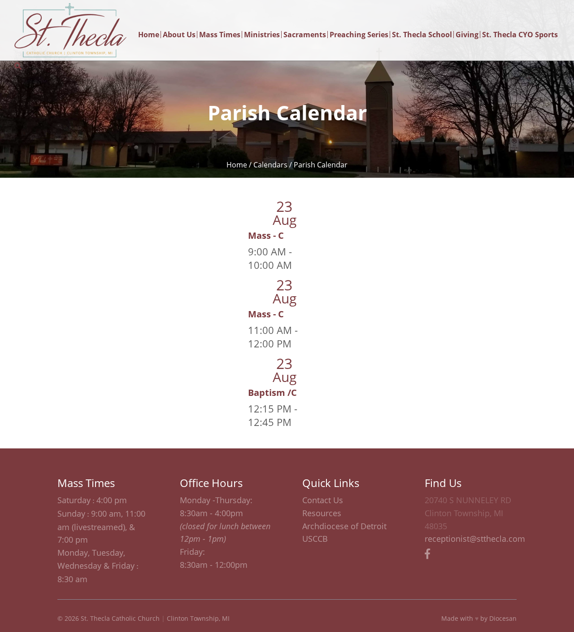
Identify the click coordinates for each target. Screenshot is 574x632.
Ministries (262, 35)
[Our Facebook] (427, 553)
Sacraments (304, 35)
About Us (179, 35)
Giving (467, 35)
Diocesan (503, 618)
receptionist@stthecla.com (475, 538)
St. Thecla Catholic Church (120, 618)
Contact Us (322, 500)
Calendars (270, 165)
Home (148, 35)
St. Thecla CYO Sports (520, 35)
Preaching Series (359, 35)
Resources (321, 513)
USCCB (315, 538)
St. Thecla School (422, 35)
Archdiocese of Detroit (344, 526)
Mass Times (219, 35)
